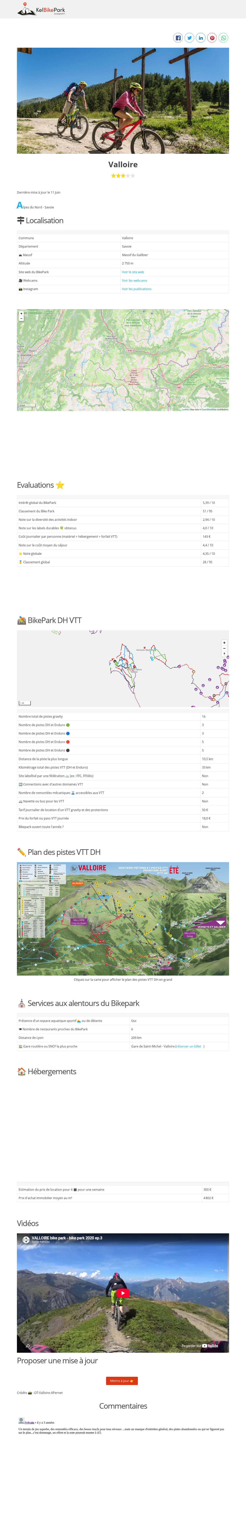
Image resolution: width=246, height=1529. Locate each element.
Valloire (123, 164)
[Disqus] (123, 1464)
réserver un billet (188, 1046)
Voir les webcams (134, 280)
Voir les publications (136, 289)
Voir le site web (133, 272)
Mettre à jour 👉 (122, 1381)
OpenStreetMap (209, 409)
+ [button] (21, 313)
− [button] (21, 318)
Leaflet (185, 409)
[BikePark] (123, 356)
